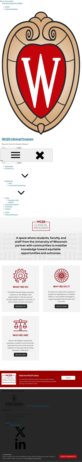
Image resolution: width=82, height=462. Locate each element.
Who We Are (9, 181)
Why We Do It (9, 168)
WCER (7, 7)
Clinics (7, 198)
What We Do (9, 166)
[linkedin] (20, 450)
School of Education (11, 9)
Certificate (8, 207)
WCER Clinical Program (17, 139)
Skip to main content (6, 1)
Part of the (37, 406)
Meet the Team (20, 355)
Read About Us (20, 306)
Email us (7, 423)
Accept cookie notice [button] (68, 456)
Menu (2, 160)
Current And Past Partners (17, 185)
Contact (7, 209)
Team (10, 183)
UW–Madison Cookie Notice (33, 458)
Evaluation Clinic (13, 200)
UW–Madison (12, 3)
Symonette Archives (11, 204)
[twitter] (20, 437)
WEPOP (11, 202)
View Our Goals (61, 306)
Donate (68, 378)
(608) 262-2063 (15, 425)
